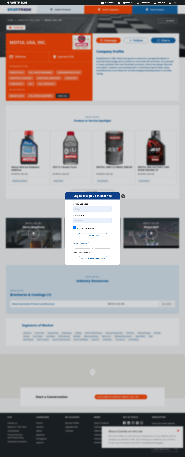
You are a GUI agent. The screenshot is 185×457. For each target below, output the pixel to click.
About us (161, 2)
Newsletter (107, 2)
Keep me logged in (85, 228)
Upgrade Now (125, 2)
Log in (90, 235)
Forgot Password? (81, 243)
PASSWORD (78, 216)
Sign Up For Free (90, 258)
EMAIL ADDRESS (80, 204)
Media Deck (143, 2)
